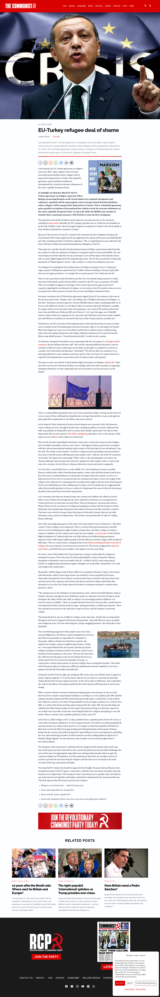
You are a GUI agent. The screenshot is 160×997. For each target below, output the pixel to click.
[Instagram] (77, 986)
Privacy (40, 978)
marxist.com (110, 978)
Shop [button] (125, 6)
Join (64, 6)
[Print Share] (72, 163)
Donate (72, 6)
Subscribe (81, 6)
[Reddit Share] (51, 163)
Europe (56, 136)
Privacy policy (141, 989)
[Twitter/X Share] (45, 163)
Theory (108, 6)
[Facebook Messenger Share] (61, 163)
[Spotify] (88, 986)
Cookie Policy (129, 989)
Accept (120, 983)
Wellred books (91, 978)
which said (109, 362)
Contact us (26, 978)
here (56, 437)
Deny (130, 983)
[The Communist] (20, 7)
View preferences (145, 983)
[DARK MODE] (150, 5)
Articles (98, 6)
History (26, 881)
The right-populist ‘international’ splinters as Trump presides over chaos (76, 889)
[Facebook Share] (40, 163)
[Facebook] (66, 986)
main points (54, 223)
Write (90, 6)
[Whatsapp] (93, 986)
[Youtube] (82, 986)
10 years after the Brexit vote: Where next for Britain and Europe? (31, 889)
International (69, 881)
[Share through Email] (66, 163)
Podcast (116, 6)
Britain (14, 881)
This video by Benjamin (77, 434)
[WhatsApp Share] (56, 163)
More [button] (131, 6)
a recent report (101, 533)
